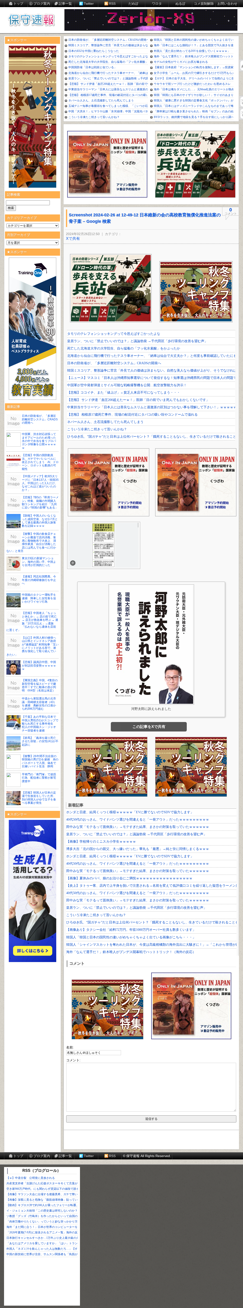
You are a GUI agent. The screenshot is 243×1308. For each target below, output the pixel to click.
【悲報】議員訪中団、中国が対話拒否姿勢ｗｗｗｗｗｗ (39, 665)
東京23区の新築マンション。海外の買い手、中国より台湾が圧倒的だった (39, 562)
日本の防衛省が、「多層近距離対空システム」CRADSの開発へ (40, 419)
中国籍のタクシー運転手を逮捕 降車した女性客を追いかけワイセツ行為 (39, 598)
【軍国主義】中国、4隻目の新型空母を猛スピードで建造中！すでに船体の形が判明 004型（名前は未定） (40, 685)
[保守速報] (31, 20)
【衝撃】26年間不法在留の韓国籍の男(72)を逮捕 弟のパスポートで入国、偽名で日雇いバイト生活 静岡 (40, 761)
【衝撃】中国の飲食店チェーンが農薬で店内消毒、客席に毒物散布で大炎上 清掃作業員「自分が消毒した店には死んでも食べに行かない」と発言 (31, 542)
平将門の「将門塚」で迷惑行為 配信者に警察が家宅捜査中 (39, 778)
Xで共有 (73, 238)
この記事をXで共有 (148, 727)
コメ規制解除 (204, 3)
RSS (112, 3)
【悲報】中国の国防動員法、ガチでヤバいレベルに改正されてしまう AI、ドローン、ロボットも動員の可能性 (40, 462)
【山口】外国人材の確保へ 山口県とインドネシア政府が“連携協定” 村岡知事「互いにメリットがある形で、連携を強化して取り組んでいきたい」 (32, 646)
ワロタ (157, 3)
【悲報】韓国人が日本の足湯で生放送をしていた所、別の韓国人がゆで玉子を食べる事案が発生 (39, 797)
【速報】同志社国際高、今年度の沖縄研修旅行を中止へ (39, 580)
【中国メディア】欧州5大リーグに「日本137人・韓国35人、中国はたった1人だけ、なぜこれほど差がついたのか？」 (40, 483)
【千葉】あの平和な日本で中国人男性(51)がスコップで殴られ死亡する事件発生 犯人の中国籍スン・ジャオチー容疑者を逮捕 (40, 723)
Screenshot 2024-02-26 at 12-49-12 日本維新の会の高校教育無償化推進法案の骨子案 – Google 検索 (145, 218)
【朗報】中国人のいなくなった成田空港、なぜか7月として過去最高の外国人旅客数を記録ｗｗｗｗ (40, 520)
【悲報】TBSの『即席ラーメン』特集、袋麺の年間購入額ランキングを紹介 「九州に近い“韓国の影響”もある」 (40, 502)
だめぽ (133, 3)
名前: (70, 1047)
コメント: (73, 1060)
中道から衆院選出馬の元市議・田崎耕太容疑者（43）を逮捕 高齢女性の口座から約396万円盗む (39, 703)
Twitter (89, 3)
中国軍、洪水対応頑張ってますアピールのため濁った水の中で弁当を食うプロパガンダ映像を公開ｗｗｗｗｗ (39, 441)
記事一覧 (65, 3)
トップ (18, 3)
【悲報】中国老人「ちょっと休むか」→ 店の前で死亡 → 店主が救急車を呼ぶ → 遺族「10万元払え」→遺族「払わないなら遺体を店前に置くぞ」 (32, 621)
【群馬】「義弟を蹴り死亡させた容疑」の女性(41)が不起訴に (40, 741)
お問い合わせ (227, 3)
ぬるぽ (180, 3)
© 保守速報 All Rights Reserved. (147, 1156)
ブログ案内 (41, 3)
